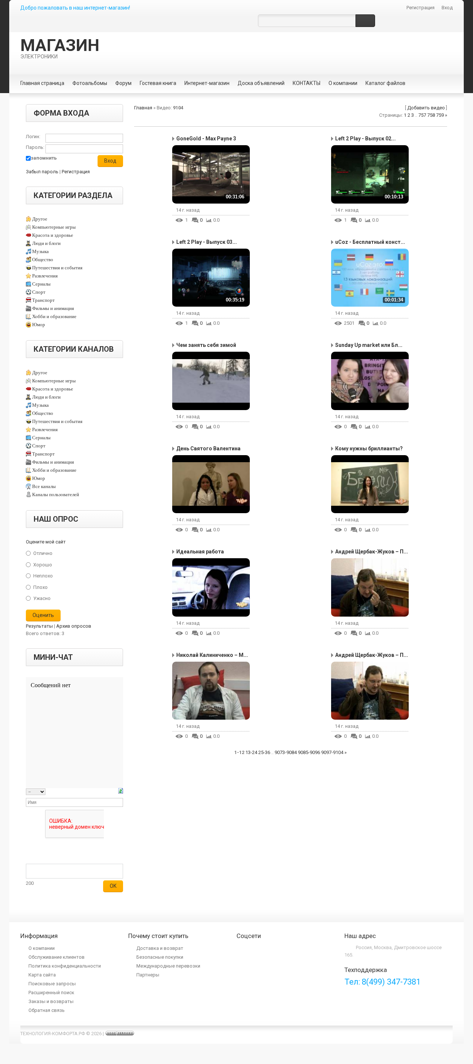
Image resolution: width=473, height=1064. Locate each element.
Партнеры (147, 975)
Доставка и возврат (159, 948)
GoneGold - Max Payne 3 (206, 138)
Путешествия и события (57, 267)
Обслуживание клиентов (56, 957)
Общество (42, 259)
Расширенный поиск (51, 992)
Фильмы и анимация (53, 308)
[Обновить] (120, 791)
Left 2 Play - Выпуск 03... (206, 242)
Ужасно (42, 598)
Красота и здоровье (52, 235)
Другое (39, 219)
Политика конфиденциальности (64, 966)
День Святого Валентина (208, 448)
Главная (143, 107)
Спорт (38, 292)
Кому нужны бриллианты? (369, 448)
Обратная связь (46, 1010)
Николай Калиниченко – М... (212, 655)
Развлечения (45, 276)
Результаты (39, 626)
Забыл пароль (42, 171)
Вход (447, 7)
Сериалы (41, 284)
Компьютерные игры (54, 227)
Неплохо (43, 576)
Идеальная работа (200, 552)
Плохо (40, 587)
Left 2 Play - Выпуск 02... (365, 138)
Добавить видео (426, 107)
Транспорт (43, 300)
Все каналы (44, 486)
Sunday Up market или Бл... (368, 345)
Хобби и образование (54, 316)
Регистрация (420, 7)
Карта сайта (42, 975)
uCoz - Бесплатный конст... (370, 242)
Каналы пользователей (55, 494)
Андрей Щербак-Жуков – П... (371, 552)
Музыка (40, 251)
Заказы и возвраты (51, 1001)
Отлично (42, 553)
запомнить (44, 158)
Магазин (59, 47)
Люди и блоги (46, 243)
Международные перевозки (168, 966)
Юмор (38, 324)
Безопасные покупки (159, 957)
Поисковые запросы (52, 983)
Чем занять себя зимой (206, 345)
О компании (41, 948)
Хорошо (42, 564)
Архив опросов (73, 626)
